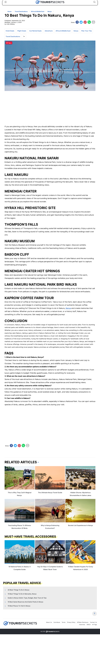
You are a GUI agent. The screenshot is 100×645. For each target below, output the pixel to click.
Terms (63, 622)
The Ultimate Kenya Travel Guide (50, 492)
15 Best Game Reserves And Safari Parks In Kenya (25, 602)
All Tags (94, 624)
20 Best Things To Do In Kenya (18, 590)
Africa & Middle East (63, 31)
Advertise (82, 624)
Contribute (57, 622)
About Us (49, 622)
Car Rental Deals (35, 31)
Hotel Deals (10, 31)
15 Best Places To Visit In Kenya (19, 606)
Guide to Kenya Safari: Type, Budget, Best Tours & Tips (27, 598)
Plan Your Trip (86, 31)
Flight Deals (21, 31)
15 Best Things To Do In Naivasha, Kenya (22, 594)
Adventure (49, 31)
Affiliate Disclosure (82, 622)
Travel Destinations (13, 36)
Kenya (76, 31)
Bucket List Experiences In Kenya (80, 525)
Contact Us (93, 622)
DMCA (89, 624)
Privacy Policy (71, 622)
